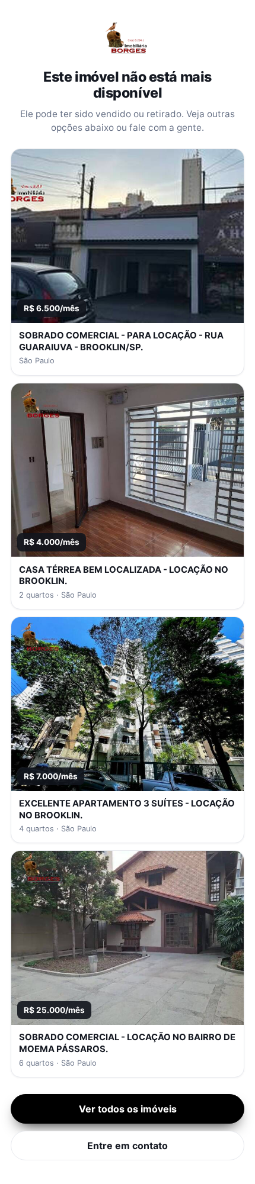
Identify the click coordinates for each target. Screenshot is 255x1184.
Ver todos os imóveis (128, 1109)
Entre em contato (127, 1145)
